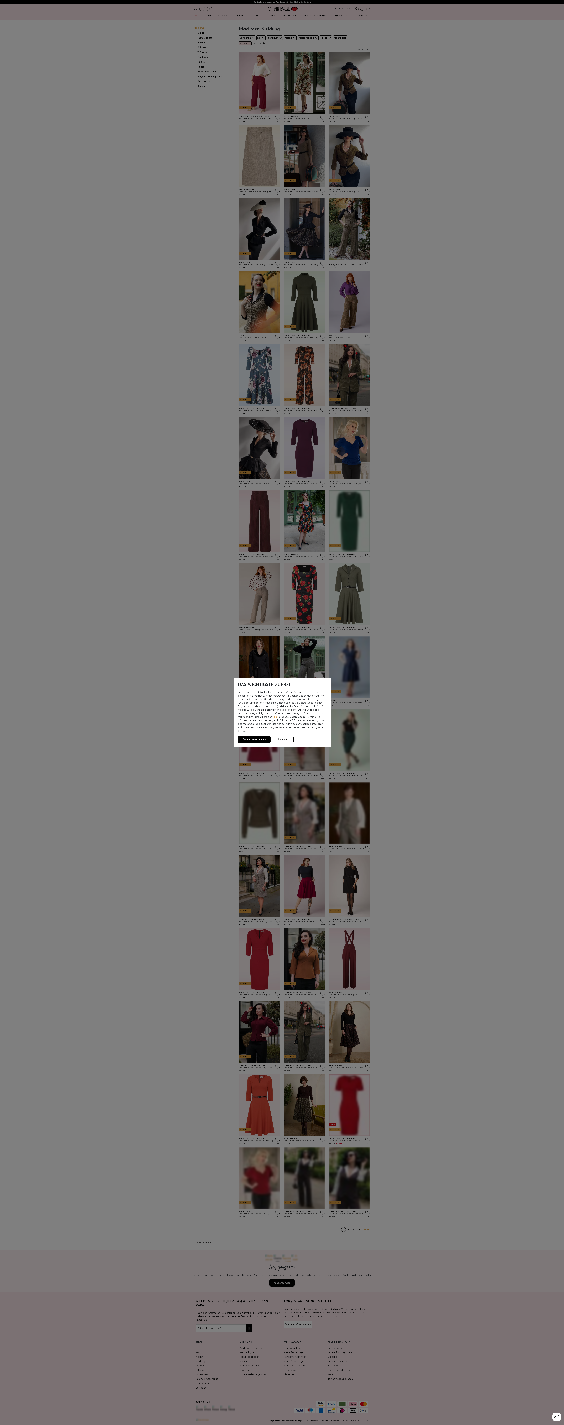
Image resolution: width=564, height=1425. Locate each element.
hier (276, 716)
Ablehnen (283, 739)
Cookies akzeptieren (254, 739)
